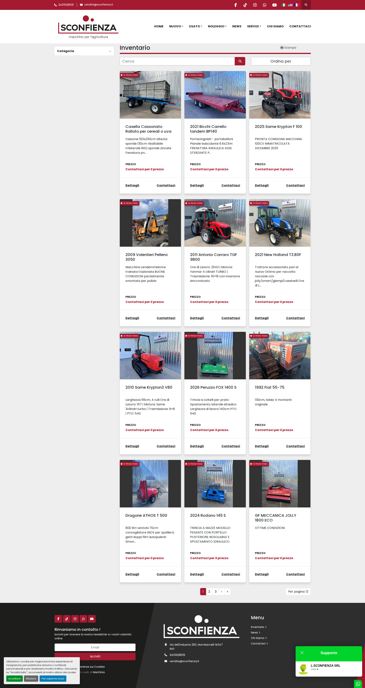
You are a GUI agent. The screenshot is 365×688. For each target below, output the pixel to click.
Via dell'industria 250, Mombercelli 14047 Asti (196, 647)
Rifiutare (31, 678)
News (236, 26)
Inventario (257, 627)
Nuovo (175, 26)
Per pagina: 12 (298, 591)
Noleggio (216, 26)
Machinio (99, 672)
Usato (194, 26)
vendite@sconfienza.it (98, 4)
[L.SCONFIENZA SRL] (201, 626)
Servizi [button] (253, 26)
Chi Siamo (275, 26)
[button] (176, 26)
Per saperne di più (53, 678)
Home (158, 26)
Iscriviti (95, 656)
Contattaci (300, 26)
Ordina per (281, 61)
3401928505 (66, 5)
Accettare (14, 678)
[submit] (240, 61)
